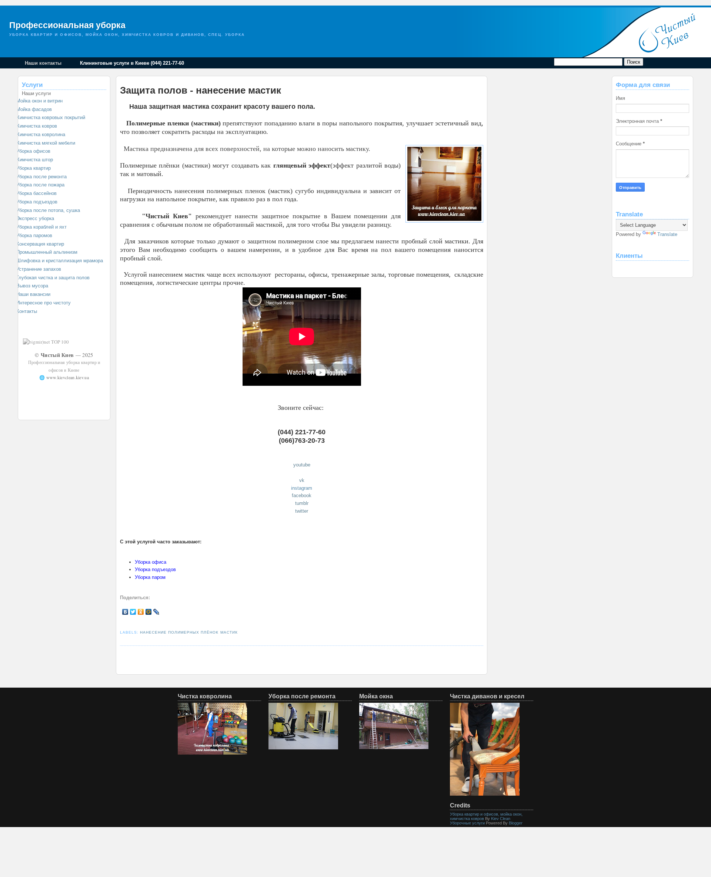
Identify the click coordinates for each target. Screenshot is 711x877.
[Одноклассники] (141, 612)
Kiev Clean (500, 818)
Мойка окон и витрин (39, 101)
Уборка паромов (34, 235)
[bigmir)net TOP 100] (46, 342)
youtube (301, 465)
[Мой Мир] (149, 612)
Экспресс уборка (35, 218)
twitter (301, 511)
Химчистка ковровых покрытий (50, 117)
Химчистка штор (34, 159)
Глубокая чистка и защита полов (53, 277)
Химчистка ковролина (40, 134)
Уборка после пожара (40, 185)
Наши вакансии (33, 294)
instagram (301, 488)
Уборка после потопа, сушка (48, 210)
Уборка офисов (33, 151)
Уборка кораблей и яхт (41, 227)
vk (301, 480)
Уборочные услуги (467, 823)
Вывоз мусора (32, 286)
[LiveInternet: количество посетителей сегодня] (90, 341)
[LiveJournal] (156, 612)
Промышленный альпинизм (46, 252)
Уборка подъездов (36, 202)
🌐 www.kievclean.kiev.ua (64, 377)
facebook (301, 495)
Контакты (26, 311)
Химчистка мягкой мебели (45, 143)
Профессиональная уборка (67, 25)
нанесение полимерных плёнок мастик (188, 632)
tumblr (301, 503)
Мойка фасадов (34, 109)
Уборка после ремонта (41, 176)
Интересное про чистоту (43, 303)
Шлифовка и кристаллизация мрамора (59, 260)
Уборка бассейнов (36, 193)
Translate (667, 234)
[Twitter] (133, 612)
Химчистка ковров (36, 126)
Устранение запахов (38, 269)
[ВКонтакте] (125, 612)
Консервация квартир (40, 244)
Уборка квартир (33, 168)
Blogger (516, 823)
